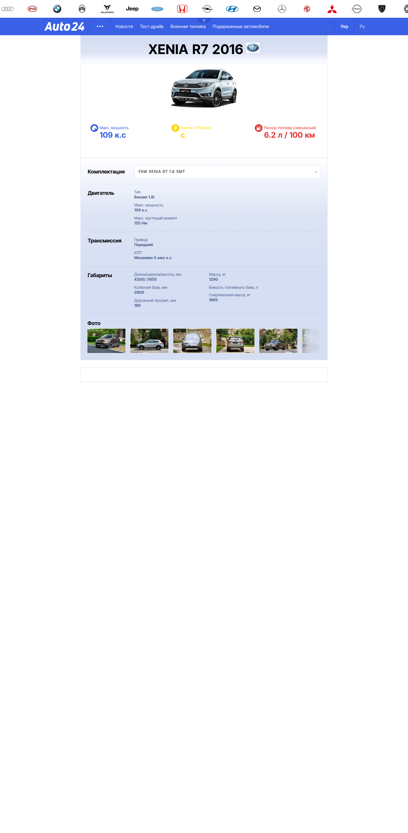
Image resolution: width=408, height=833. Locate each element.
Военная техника (188, 26)
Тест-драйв (151, 26)
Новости (124, 26)
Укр (344, 26)
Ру (362, 26)
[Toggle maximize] (193, 339)
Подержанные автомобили (241, 26)
